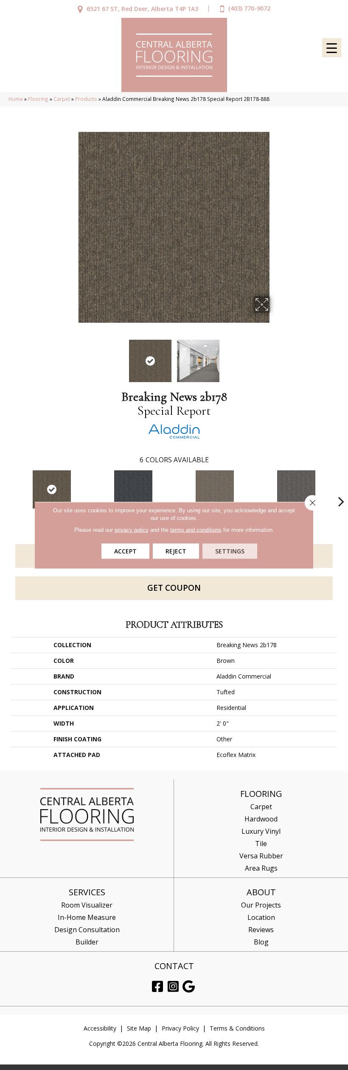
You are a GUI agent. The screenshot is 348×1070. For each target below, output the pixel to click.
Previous (72, 356)
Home (15, 98)
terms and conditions (196, 529)
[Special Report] (52, 489)
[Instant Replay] (296, 489)
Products (86, 98)
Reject (176, 551)
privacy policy (132, 529)
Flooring (38, 98)
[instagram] (173, 986)
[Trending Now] (214, 489)
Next (276, 356)
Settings (229, 551)
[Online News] (133, 489)
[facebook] (157, 986)
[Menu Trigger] (331, 47)
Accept (125, 551)
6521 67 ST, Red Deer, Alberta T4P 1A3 (142, 9)
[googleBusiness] (188, 986)
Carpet (61, 98)
